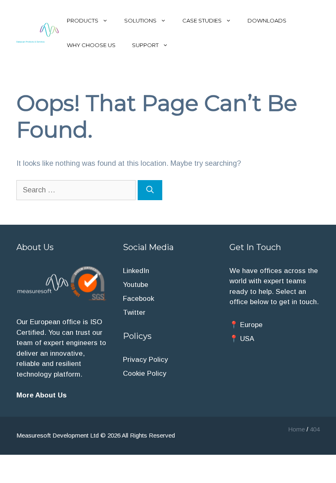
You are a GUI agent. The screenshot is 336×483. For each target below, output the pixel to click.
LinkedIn (136, 271)
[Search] (150, 190)
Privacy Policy (145, 359)
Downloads (266, 20)
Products (82, 20)
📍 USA (241, 339)
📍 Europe (246, 325)
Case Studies (202, 20)
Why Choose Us (91, 45)
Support (145, 45)
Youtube (135, 285)
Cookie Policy (144, 373)
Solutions (140, 20)
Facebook (138, 298)
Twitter (134, 312)
